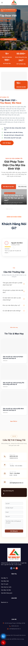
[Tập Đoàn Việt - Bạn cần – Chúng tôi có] (14, 2)
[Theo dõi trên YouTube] (16, 568)
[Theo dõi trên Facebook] (3, 494)
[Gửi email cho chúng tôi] (14, 568)
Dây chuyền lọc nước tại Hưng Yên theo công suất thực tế (13, 383)
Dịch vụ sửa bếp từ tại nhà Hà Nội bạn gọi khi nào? (14, 198)
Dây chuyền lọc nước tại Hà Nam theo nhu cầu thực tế (13, 357)
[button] (2, 2)
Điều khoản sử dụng (19, 639)
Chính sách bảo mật (8, 639)
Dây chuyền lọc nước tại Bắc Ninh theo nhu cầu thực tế (13, 409)
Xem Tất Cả (13, 421)
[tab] (8, 186)
